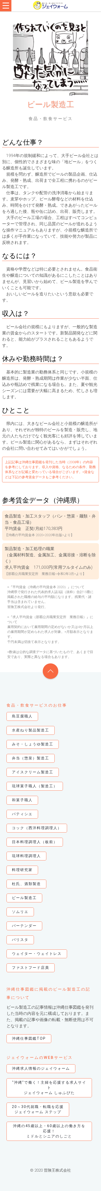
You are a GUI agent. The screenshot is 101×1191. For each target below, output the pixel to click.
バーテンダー (24, 926)
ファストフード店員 (30, 967)
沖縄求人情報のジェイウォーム (41, 1068)
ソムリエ (20, 912)
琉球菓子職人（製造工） (34, 786)
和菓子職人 (22, 800)
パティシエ (22, 814)
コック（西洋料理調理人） (37, 828)
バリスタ (20, 940)
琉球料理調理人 (26, 856)
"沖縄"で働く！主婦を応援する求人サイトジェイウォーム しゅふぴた (49, 1087)
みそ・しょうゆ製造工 (32, 744)
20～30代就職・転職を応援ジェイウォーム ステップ (38, 1109)
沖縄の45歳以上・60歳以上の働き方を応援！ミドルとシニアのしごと (49, 1131)
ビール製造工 (24, 898)
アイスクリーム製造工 (32, 772)
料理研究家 (22, 870)
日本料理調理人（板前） (34, 842)
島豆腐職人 (22, 716)
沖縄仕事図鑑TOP (29, 1038)
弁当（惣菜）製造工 (30, 758)
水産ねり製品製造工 (30, 730)
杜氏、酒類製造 (26, 884)
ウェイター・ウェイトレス (37, 954)
